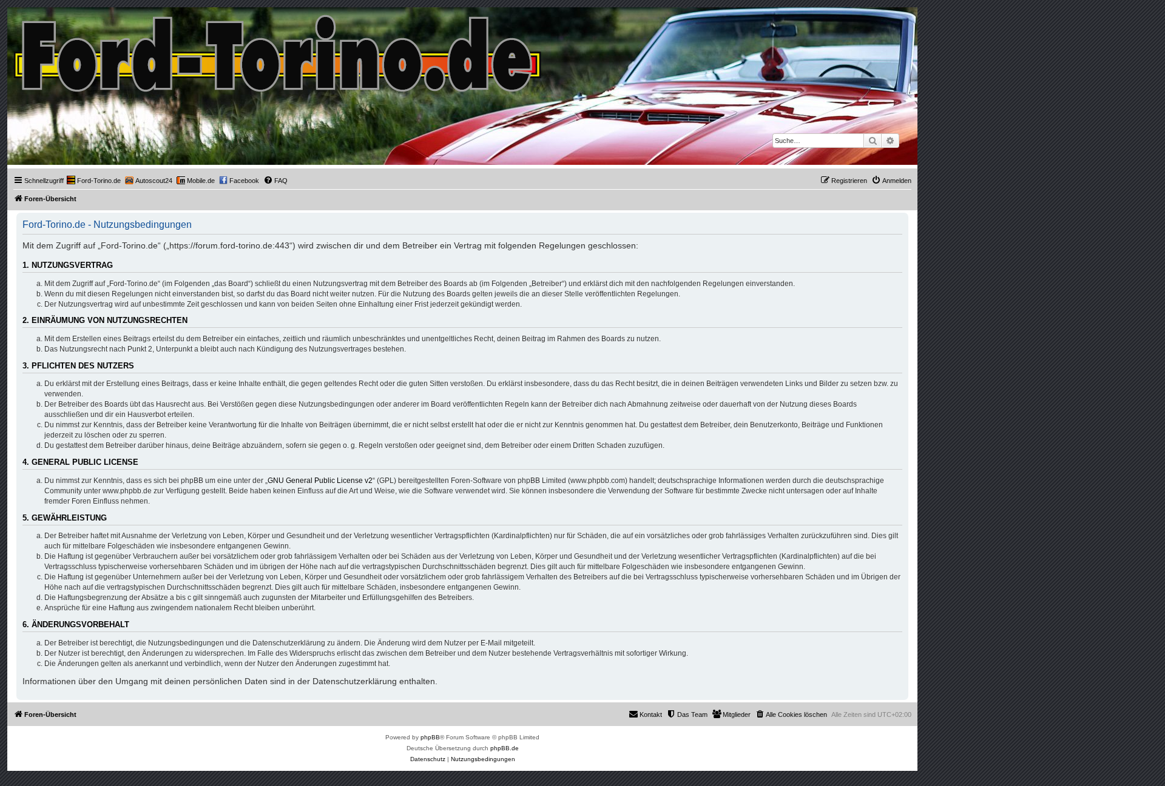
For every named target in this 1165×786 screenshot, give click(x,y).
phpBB (430, 737)
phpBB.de (504, 748)
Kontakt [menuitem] (651, 714)
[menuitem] (94, 180)
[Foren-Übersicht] (278, 50)
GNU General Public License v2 (320, 480)
